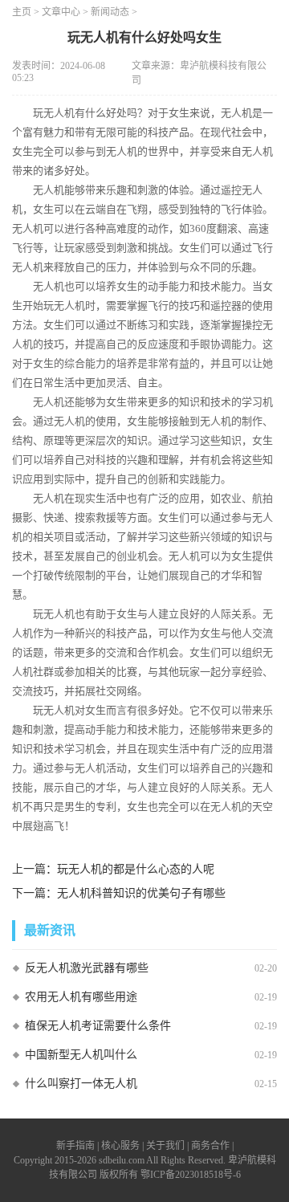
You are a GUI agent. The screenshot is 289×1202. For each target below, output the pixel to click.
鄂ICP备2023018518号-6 (190, 1174)
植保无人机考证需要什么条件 (98, 1026)
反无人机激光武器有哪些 (87, 968)
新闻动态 (110, 12)
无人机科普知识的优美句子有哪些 (141, 893)
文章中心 (61, 12)
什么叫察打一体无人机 (81, 1084)
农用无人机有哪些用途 (81, 997)
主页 (21, 12)
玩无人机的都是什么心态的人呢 (135, 869)
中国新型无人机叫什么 (81, 1055)
